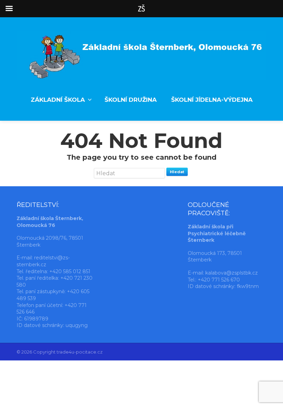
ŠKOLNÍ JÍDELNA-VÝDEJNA (212, 99)
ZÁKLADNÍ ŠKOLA (58, 99)
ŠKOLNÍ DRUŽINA (131, 99)
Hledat (177, 171)
